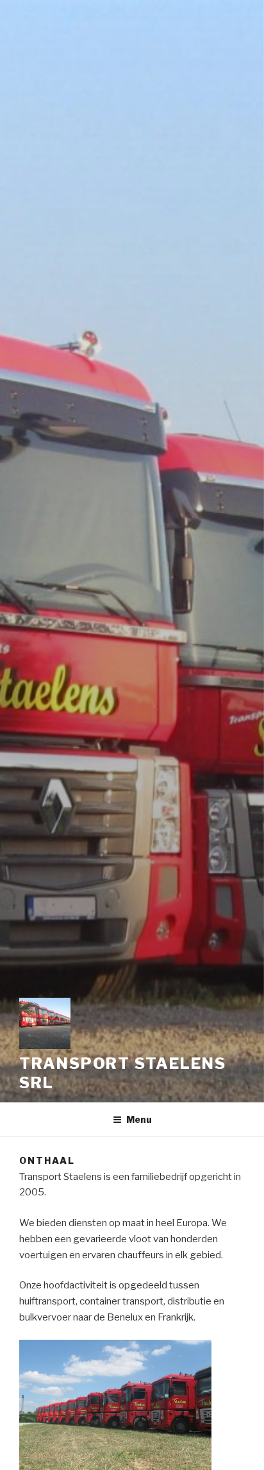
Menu (139, 1119)
